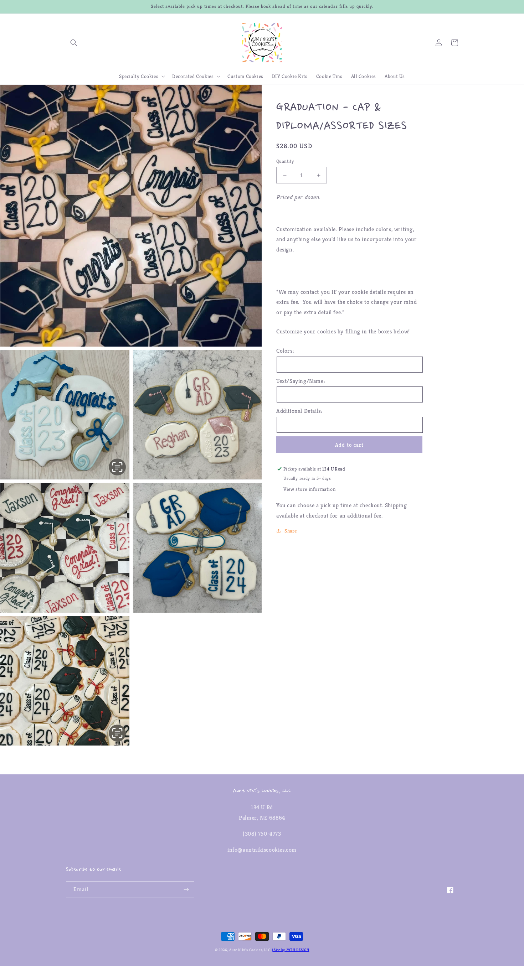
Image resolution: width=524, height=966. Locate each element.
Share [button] (290, 531)
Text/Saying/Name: (300, 381)
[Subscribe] (186, 889)
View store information (309, 489)
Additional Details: (299, 411)
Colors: (285, 350)
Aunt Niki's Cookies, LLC (250, 949)
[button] (74, 43)
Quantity (285, 161)
